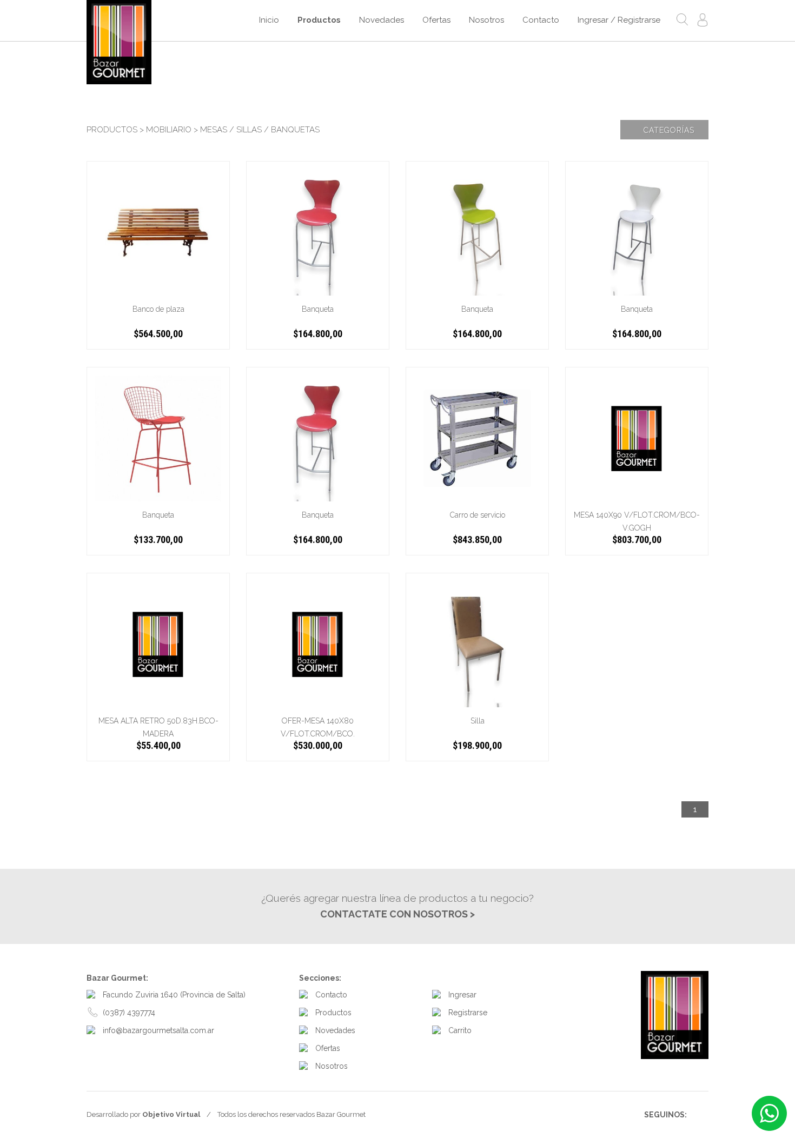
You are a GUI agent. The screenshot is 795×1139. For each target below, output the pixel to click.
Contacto (540, 20)
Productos (319, 20)
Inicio (269, 20)
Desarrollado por (143, 1114)
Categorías (667, 130)
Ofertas (436, 20)
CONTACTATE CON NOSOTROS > (397, 914)
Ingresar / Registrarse (619, 20)
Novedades (381, 20)
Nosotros (486, 20)
